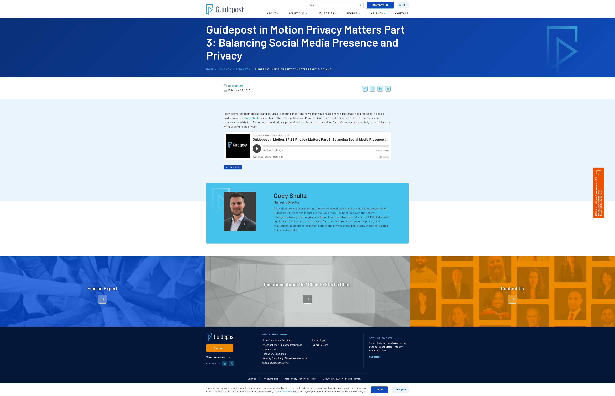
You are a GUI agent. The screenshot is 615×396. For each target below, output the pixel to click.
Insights (224, 69)
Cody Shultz (235, 86)
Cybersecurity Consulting (275, 362)
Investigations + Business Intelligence (282, 344)
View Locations (215, 357)
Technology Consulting (274, 353)
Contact (219, 347)
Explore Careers (320, 344)
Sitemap (252, 378)
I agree (379, 389)
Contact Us (380, 5)
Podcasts (243, 69)
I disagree (400, 389)
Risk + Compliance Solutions (277, 340)
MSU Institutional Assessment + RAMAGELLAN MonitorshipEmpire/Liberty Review (598, 196)
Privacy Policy (284, 391)
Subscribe (375, 356)
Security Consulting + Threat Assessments (284, 358)
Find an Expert (319, 340)
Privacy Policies (270, 378)
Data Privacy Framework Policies (300, 378)
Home (210, 69)
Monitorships (269, 349)
